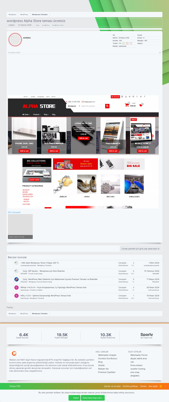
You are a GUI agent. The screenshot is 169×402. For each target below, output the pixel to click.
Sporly (146, 334)
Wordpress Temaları (44, 265)
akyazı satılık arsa (138, 358)
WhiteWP (24, 274)
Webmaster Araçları (107, 355)
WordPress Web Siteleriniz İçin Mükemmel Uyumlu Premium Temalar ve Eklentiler (63, 279)
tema (37, 25)
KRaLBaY (24, 282)
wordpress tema (58, 25)
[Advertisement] (84, 74)
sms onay (134, 372)
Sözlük (101, 365)
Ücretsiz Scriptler (36, 290)
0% (120, 43)
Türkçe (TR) (14, 386)
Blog (100, 362)
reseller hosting (137, 369)
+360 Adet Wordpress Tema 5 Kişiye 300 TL (40, 263)
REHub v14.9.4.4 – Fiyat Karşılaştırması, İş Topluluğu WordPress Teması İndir (53, 287)
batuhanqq (25, 290)
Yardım (143, 386)
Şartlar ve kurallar (112, 386)
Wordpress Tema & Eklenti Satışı (40, 282)
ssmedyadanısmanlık (28, 265)
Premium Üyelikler (107, 372)
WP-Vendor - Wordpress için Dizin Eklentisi (46, 271)
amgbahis (134, 375)
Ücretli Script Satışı (35, 274)
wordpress (46, 25)
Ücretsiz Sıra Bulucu (107, 358)
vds (132, 362)
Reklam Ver (103, 369)
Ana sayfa (153, 386)
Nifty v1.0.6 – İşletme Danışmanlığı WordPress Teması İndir (46, 295)
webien (12, 25)
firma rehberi (136, 365)
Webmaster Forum (138, 355)
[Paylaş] (156, 52)
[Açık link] (144, 43)
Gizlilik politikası (130, 386)
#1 (160, 53)
